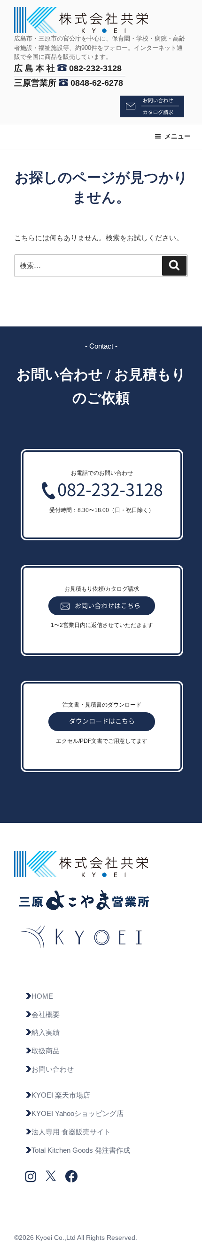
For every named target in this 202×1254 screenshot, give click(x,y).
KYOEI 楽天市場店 (60, 1095)
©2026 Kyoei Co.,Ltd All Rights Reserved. (75, 1237)
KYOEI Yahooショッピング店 (77, 1113)
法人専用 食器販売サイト (71, 1132)
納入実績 (45, 1032)
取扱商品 (45, 1051)
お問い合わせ (52, 1069)
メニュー (177, 136)
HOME (42, 996)
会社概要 (45, 1014)
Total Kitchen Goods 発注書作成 (80, 1150)
